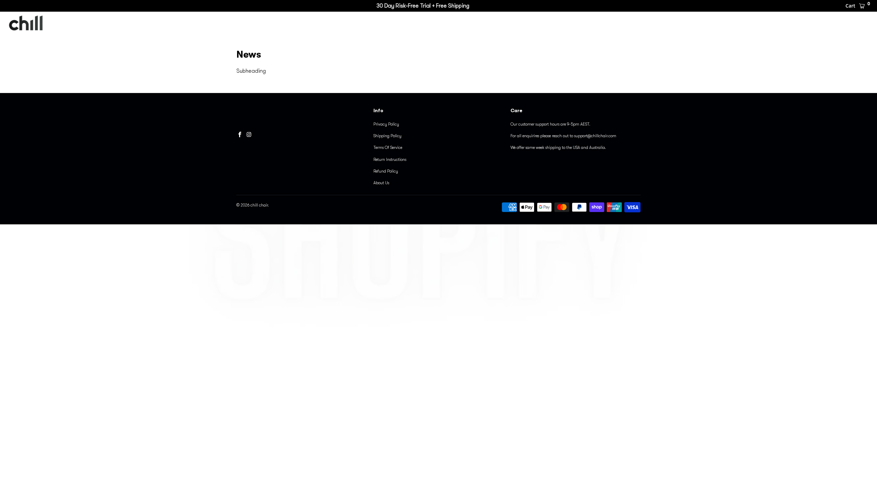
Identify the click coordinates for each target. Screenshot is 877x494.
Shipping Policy (387, 135)
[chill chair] (38, 23)
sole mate (508, 23)
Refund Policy (385, 171)
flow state (555, 23)
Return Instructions (389, 159)
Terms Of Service (387, 147)
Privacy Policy (386, 124)
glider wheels (607, 23)
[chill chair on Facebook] (240, 134)
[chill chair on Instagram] (249, 134)
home (652, 23)
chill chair (461, 23)
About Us (381, 182)
